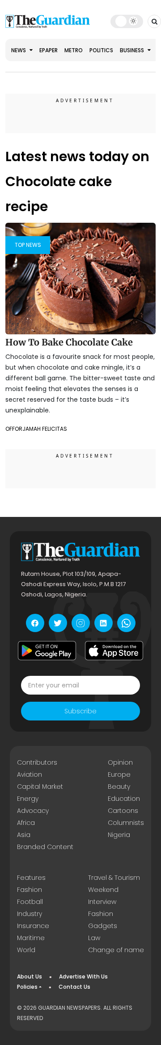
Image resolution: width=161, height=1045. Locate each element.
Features (31, 877)
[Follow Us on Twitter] (58, 623)
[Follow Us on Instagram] (81, 623)
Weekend (103, 889)
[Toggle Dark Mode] (127, 21)
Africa (26, 822)
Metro (73, 50)
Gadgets (102, 925)
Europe (119, 774)
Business (132, 50)
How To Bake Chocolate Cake (69, 342)
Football (30, 901)
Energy (27, 798)
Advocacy (33, 810)
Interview (102, 901)
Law (94, 937)
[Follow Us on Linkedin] (103, 623)
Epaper (48, 50)
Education (124, 798)
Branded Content (45, 846)
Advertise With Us (83, 976)
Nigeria (119, 834)
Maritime (31, 937)
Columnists (126, 822)
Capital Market (40, 786)
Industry (29, 913)
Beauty (119, 786)
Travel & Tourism (114, 877)
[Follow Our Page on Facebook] (35, 623)
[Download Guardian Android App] (47, 650)
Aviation (29, 774)
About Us (29, 976)
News (19, 50)
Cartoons (123, 810)
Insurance (33, 925)
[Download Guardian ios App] (114, 650)
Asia (23, 834)
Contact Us (74, 987)
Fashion (29, 889)
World (26, 949)
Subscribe (80, 711)
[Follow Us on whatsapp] (126, 623)
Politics (101, 50)
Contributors (37, 762)
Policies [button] (27, 987)
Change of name (116, 949)
